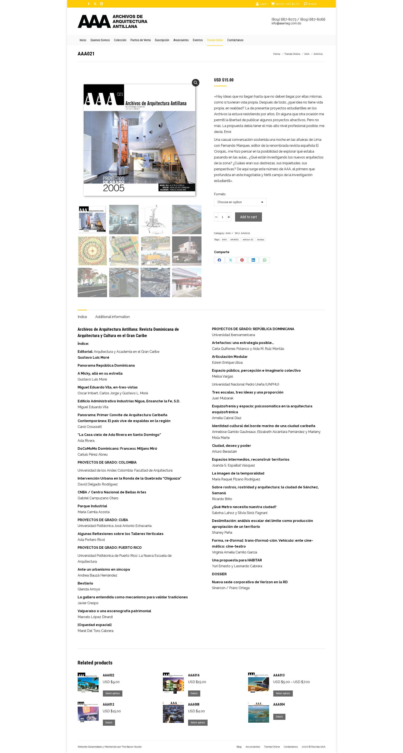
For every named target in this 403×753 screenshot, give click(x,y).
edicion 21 (248, 239)
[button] (195, 82)
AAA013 (279, 675)
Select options (112, 693)
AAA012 (108, 704)
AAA (228, 233)
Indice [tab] (82, 317)
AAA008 (193, 704)
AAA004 (279, 704)
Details (194, 693)
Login (263, 3)
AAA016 (193, 675)
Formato (220, 194)
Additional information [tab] (112, 317)
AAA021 (234, 239)
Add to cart (248, 217)
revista (260, 239)
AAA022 (108, 675)
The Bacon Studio (131, 746)
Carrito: (288, 3)
